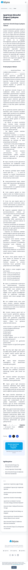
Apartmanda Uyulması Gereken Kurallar (13, 493)
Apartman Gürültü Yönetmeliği (12, 497)
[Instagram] (10, 555)
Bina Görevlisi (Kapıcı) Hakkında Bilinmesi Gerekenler (13, 522)
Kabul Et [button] (14, 567)
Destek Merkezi (4, 8)
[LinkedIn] (18, 555)
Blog (10, 8)
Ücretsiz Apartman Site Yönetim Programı (13, 446)
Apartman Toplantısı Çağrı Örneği (13, 484)
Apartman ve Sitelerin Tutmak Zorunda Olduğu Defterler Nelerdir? (13, 502)
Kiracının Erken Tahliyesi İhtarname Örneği (13, 507)
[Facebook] (12, 555)
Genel (15, 8)
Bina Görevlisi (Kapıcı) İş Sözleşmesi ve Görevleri (14, 527)
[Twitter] (15, 555)
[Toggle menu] (25, 2)
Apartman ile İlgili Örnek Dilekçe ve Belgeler (13, 512)
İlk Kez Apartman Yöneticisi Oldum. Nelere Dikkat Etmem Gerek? (13, 517)
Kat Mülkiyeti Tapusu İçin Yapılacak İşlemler (13, 488)
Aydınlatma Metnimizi (16, 564)
